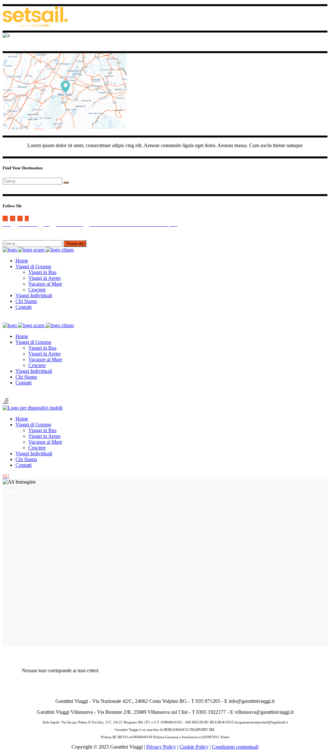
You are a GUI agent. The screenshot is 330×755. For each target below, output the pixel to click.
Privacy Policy (161, 747)
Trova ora (75, 243)
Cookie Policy (194, 747)
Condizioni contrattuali (235, 747)
